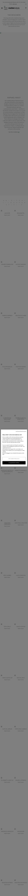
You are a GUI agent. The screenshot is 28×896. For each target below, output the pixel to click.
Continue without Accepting (21, 431)
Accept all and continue (14, 462)
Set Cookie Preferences (14, 458)
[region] (14, 448)
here (8, 453)
